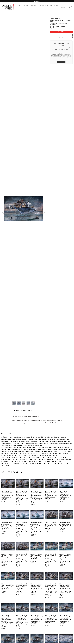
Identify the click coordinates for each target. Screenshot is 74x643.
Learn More (61, 62)
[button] (34, 6)
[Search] (69, 7)
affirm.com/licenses (61, 59)
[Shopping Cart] (71, 6)
